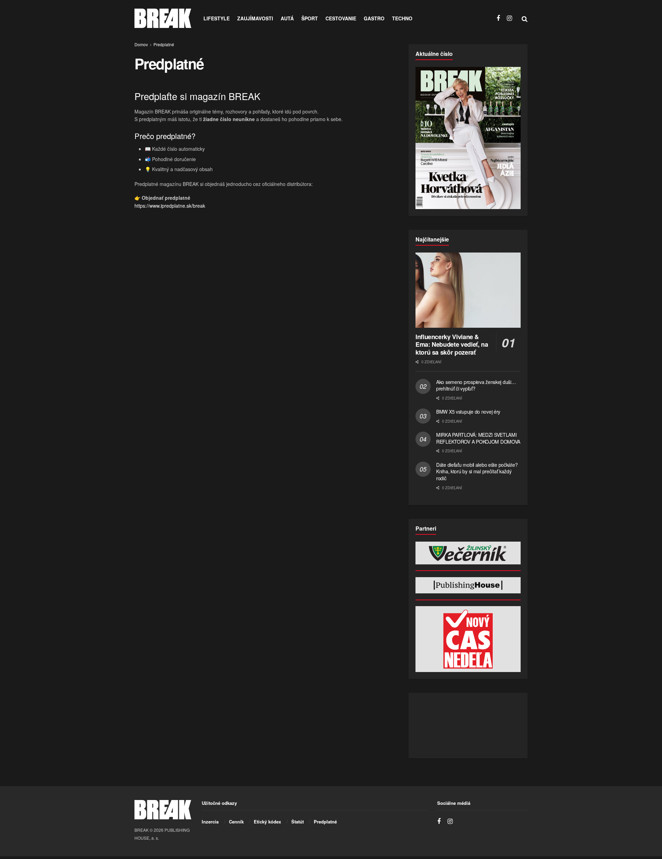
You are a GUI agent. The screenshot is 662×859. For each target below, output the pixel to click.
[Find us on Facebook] (498, 18)
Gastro (374, 18)
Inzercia (210, 821)
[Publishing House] (468, 585)
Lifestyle (216, 18)
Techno (402, 18)
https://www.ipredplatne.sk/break (169, 205)
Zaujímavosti (255, 18)
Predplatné (163, 44)
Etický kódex (267, 821)
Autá (287, 18)
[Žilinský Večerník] (468, 553)
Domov (141, 44)
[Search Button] (525, 18)
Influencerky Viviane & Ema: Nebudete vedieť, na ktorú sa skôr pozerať (451, 344)
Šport (309, 18)
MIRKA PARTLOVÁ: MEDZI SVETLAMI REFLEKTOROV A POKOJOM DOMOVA (478, 438)
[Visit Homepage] (162, 18)
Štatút (297, 821)
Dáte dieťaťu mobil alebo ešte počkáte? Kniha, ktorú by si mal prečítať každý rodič (477, 471)
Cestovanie (340, 18)
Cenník (236, 821)
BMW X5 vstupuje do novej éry (468, 411)
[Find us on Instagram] (509, 18)
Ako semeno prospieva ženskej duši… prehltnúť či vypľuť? (476, 385)
